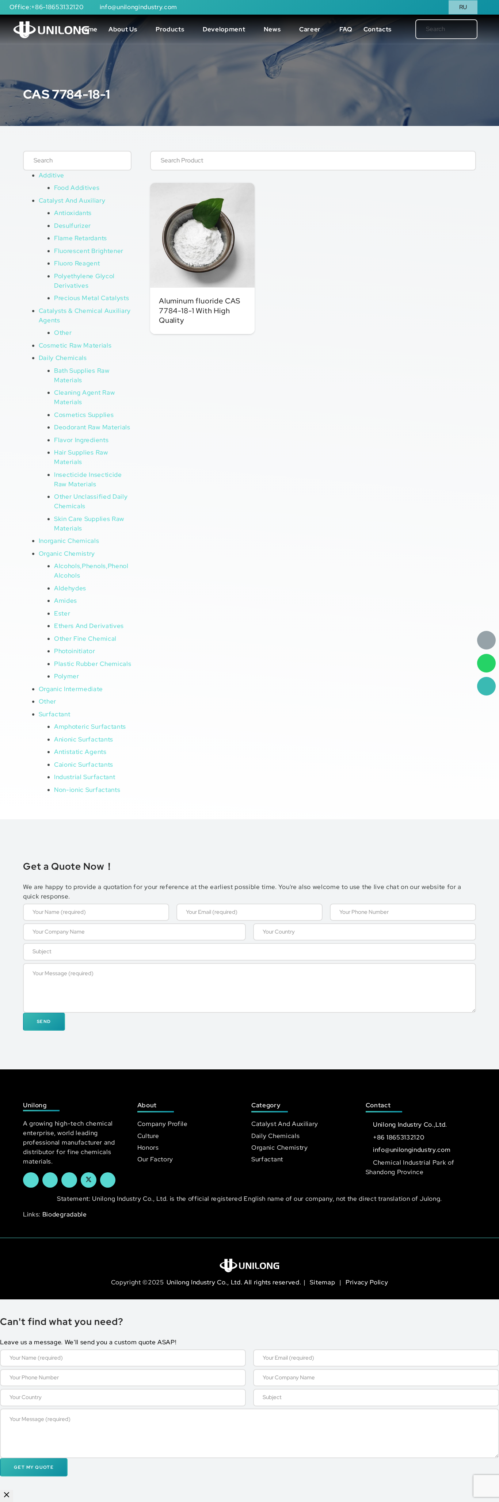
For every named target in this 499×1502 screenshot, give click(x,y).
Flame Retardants (80, 238)
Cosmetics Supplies (84, 415)
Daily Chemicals (63, 358)
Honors (148, 1147)
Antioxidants (73, 213)
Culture (148, 1136)
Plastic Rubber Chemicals (92, 664)
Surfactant (55, 714)
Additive (51, 175)
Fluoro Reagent (77, 263)
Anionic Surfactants (83, 739)
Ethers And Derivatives (89, 626)
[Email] (486, 640)
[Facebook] (31, 1180)
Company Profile (162, 1124)
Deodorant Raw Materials (92, 427)
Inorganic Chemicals (69, 541)
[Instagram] (108, 1180)
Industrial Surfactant (84, 777)
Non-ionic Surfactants (87, 790)
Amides (65, 601)
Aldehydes (70, 588)
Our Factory (155, 1159)
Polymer (66, 676)
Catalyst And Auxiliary (72, 200)
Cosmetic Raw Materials (75, 345)
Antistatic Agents (80, 752)
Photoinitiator (74, 651)
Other (63, 333)
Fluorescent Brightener (88, 251)
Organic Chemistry (67, 553)
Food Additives (77, 188)
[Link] (51, 29)
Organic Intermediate (71, 689)
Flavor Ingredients (81, 440)
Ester (62, 613)
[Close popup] (6, 1496)
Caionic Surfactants (83, 764)
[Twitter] (88, 1180)
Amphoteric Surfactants (90, 727)
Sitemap (323, 1282)
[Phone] (486, 686)
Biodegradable (64, 1214)
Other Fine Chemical (85, 639)
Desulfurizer (72, 226)
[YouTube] (69, 1180)
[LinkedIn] (50, 1180)
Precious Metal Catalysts (91, 298)
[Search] (459, 29)
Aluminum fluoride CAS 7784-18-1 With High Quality (199, 310)
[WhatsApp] (486, 663)
